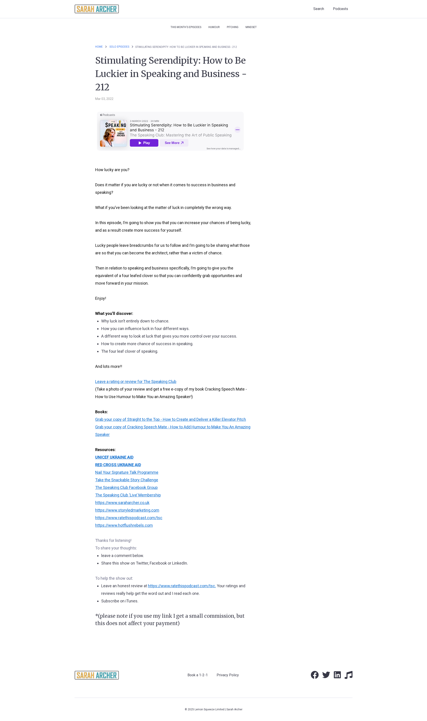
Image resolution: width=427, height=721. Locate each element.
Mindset (251, 27)
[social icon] (315, 676)
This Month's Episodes (186, 27)
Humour (214, 27)
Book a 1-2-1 (197, 675)
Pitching (232, 27)
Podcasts (340, 9)
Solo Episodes (119, 46)
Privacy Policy (228, 675)
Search (318, 9)
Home (99, 46)
